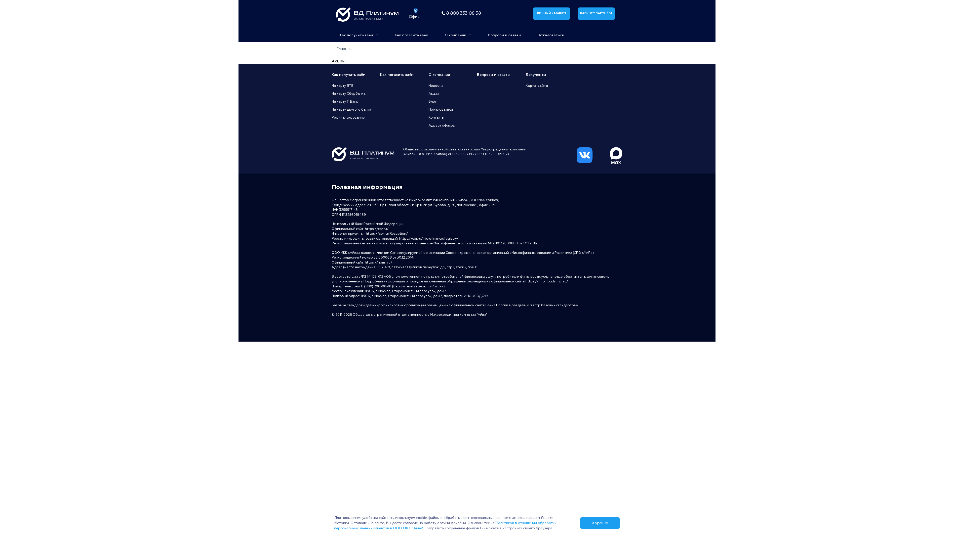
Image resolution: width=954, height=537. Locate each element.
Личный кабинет (551, 13)
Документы (535, 75)
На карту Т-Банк (345, 102)
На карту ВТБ (343, 86)
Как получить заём (356, 35)
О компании (456, 35)
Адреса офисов (442, 126)
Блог (433, 102)
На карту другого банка (351, 110)
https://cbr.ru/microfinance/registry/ (428, 239)
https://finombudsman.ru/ (546, 281)
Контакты (436, 118)
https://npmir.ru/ (378, 263)
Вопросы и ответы (504, 35)
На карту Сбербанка (348, 94)
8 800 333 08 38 (463, 13)
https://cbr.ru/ (377, 229)
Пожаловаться (551, 35)
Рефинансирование (348, 118)
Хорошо (600, 523)
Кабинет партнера (596, 13)
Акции (434, 94)
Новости (436, 86)
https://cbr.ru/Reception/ (387, 234)
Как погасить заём (411, 35)
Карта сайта (536, 86)
